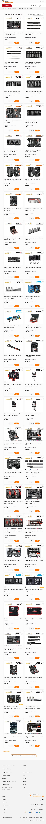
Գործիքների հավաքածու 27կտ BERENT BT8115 (32, 297)
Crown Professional (27, 772)
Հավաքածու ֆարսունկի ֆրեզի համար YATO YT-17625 (32, 502)
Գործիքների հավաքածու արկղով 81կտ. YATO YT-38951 (12, 238)
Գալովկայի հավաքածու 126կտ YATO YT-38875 (33, 678)
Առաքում (4, 809)
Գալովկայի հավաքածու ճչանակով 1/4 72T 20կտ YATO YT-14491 (13, 33)
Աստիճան (4, 778)
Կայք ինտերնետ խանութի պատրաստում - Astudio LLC (32, 817)
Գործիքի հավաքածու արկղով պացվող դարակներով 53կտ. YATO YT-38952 (34, 326)
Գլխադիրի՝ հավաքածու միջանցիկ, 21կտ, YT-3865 (13, 473)
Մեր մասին (5, 802)
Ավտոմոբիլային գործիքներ (9, 781)
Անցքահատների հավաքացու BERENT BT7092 (34, 590)
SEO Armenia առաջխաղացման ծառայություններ (33, 820)
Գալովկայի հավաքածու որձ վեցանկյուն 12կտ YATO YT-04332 (32, 707)
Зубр (24, 787)
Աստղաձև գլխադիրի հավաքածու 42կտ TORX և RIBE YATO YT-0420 (33, 63)
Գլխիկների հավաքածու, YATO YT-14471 (13, 560)
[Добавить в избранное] (22, 18)
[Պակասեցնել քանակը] (9, 42)
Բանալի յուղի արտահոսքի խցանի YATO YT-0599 (12, 268)
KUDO (24, 775)
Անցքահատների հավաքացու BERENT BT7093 (13, 590)
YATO (24, 765)
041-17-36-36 (40, 809)
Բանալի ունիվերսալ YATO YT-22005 (12, 355)
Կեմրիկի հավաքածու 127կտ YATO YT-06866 (34, 268)
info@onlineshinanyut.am (37, 807)
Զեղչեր (4, 799)
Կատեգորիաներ (6, 5)
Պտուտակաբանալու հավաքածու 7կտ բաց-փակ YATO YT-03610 (33, 385)
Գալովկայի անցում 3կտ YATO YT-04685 (34, 648)
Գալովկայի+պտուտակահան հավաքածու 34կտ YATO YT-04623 (12, 707)
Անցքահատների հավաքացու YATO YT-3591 (33, 619)
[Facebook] (41, 800)
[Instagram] (43, 800)
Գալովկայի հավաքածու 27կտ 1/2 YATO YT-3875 (34, 736)
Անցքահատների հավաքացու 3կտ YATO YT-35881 (33, 33)
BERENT (25, 769)
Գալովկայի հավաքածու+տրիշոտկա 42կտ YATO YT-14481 (13, 648)
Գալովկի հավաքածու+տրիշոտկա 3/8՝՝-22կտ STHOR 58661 (12, 180)
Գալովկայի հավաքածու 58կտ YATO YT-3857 (13, 736)
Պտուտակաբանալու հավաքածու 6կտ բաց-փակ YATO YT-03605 (12, 414)
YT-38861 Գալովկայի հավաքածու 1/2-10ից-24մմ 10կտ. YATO (33, 209)
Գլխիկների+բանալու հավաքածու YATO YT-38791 (33, 356)
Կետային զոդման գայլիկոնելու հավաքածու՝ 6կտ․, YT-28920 (32, 473)
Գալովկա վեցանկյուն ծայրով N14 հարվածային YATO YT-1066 (33, 121)
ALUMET (25, 781)
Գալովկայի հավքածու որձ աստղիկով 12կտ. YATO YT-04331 (13, 297)
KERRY (25, 778)
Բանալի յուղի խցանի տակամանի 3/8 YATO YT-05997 (34, 238)
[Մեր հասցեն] (40, 1)
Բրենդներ (4, 796)
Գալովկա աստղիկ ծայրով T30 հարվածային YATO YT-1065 (11, 150)
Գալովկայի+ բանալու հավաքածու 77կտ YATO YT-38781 (12, 678)
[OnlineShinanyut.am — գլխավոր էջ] (7, 1)
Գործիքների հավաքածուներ (26, 8)
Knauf (24, 784)
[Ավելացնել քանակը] (13, 42)
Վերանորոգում (6, 775)
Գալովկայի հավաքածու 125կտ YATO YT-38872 (13, 443)
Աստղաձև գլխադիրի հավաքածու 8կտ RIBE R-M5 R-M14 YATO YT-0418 (12, 92)
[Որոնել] (31, 6)
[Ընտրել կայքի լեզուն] (43, 2)
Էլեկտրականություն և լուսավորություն (7, 788)
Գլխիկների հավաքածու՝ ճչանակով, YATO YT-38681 (33, 531)
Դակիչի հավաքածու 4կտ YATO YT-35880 (12, 63)
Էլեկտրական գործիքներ (8, 765)
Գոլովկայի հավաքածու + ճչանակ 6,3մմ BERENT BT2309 (12, 326)
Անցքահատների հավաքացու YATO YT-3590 (12, 619)
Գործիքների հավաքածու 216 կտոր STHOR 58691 (12, 121)
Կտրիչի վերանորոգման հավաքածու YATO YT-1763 (13, 531)
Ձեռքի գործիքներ (12, 8)
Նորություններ (5, 806)
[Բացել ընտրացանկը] (43, 5)
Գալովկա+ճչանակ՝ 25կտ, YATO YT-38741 (33, 443)
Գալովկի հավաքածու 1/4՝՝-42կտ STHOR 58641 (32, 180)
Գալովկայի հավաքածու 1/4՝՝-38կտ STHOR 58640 (12, 209)
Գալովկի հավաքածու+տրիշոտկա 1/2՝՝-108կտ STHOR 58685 (33, 150)
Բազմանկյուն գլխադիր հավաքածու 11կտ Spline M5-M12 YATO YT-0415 (34, 92)
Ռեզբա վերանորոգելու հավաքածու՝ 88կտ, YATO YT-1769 (13, 502)
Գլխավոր (4, 8)
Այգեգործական (6, 784)
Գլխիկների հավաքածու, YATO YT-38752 (34, 560)
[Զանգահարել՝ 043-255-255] (38, 1)
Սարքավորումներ (6, 772)
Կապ (3, 812)
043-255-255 (33, 809)
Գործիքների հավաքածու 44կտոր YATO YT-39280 (12, 385)
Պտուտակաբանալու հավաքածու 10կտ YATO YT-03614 (33, 414)
